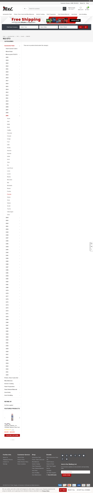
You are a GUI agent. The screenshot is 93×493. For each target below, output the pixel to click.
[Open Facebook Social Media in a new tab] (75, 455)
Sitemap (5, 464)
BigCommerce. (36, 485)
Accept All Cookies (83, 490)
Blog (87, 3)
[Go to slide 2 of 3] (12, 439)
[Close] (89, 1)
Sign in (72, 9)
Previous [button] (5, 418)
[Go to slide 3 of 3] (13, 439)
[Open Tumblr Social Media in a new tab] (66, 455)
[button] (46, 20)
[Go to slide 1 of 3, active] (10, 439)
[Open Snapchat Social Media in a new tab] (66, 459)
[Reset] (86, 27)
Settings (63, 490)
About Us (82, 3)
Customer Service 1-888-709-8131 (70, 3)
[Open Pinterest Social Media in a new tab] (79, 455)
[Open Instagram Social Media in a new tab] (71, 455)
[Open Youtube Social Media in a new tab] (62, 455)
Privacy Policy (45, 491)
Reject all (71, 490)
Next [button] (19, 418)
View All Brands (51, 475)
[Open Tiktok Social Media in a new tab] (83, 455)
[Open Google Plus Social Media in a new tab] (62, 459)
